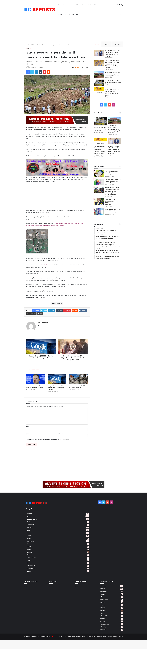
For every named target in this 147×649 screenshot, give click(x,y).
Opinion (29, 546)
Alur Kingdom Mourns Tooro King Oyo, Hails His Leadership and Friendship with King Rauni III (112, 64)
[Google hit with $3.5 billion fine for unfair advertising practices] (57, 379)
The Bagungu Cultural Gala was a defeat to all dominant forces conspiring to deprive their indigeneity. (112, 191)
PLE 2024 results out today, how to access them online (112, 173)
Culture (29, 555)
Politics (29, 560)
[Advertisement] (73, 27)
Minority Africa (31, 524)
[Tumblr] (40, 72)
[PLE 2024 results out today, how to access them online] (99, 173)
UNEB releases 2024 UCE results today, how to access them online (113, 181)
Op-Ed (29, 535)
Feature (29, 538)
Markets (29, 571)
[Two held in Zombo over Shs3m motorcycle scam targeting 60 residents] (99, 74)
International (30, 541)
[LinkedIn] (36, 72)
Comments (117, 44)
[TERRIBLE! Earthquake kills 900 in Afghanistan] (78, 379)
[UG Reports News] (40, 10)
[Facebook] (28, 72)
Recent (97, 44)
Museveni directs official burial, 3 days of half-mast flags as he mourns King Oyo (114, 149)
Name (28, 426)
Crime (77, 5)
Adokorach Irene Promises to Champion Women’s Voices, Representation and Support (112, 91)
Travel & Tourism (62, 14)
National (84, 5)
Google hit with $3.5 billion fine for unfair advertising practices (56, 387)
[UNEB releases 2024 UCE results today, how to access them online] (99, 182)
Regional (71, 14)
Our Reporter (32, 67)
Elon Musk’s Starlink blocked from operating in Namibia (35, 386)
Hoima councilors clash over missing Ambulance (100, 129)
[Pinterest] (44, 72)
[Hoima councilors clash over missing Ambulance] (99, 83)
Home (59, 5)
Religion (78, 14)
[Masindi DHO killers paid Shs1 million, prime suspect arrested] (99, 211)
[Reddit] (48, 72)
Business (71, 5)
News (65, 5)
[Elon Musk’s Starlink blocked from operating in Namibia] (35, 379)
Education (97, 5)
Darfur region (57, 303)
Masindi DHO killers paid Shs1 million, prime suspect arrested (112, 211)
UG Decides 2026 (32, 519)
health (90, 5)
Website (60, 433)
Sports (29, 563)
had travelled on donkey (41, 265)
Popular (106, 44)
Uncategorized (31, 568)
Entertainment (31, 565)
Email (28, 433)
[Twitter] (32, 72)
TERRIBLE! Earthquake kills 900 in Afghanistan (77, 386)
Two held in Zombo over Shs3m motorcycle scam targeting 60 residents (113, 74)
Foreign (39, 45)
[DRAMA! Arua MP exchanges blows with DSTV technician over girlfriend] (99, 201)
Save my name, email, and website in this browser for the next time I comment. (49, 439)
